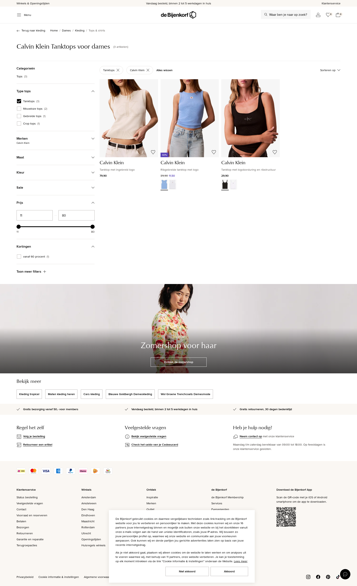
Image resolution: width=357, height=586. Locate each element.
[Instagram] (308, 576)
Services (216, 503)
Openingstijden (91, 539)
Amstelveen (88, 503)
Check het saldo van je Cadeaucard (154, 444)
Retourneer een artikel (37, 444)
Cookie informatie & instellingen (58, 577)
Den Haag (87, 509)
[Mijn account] (318, 14)
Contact (21, 509)
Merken (151, 503)
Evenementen (220, 509)
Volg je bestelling (34, 436)
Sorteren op (328, 70)
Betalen (21, 521)
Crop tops (31, 123)
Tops (22, 76)
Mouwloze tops (35, 108)
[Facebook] (318, 576)
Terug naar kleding (33, 30)
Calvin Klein (137, 70)
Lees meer (241, 561)
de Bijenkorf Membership (227, 497)
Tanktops (31, 101)
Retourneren (25, 533)
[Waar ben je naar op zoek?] (266, 14)
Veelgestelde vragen (30, 503)
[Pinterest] (328, 576)
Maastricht (87, 521)
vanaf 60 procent (36, 256)
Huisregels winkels (93, 545)
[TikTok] (338, 576)
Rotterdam (88, 527)
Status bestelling (27, 497)
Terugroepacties (27, 545)
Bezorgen (23, 527)
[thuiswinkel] (107, 473)
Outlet (150, 509)
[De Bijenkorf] (178, 15)
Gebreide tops (34, 116)
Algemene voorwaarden (99, 577)
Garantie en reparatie (30, 539)
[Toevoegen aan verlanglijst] (153, 152)
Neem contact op (251, 436)
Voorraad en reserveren (32, 515)
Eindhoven (88, 515)
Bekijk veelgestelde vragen (148, 436)
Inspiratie (152, 497)
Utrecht (86, 533)
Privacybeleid (25, 577)
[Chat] (345, 574)
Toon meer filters (29, 271)
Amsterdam (88, 497)
